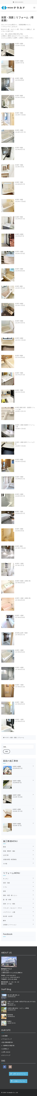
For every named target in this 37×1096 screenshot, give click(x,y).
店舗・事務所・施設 (9, 851)
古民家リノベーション (9, 925)
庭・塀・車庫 (7, 899)
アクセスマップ (7, 1039)
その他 (5, 863)
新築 (4, 847)
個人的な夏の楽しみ (13, 995)
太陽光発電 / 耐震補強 (9, 859)
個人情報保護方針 (7, 1042)
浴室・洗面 (6, 883)
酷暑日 (9, 1021)
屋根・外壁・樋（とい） (10, 895)
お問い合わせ (6, 1052)
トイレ (5, 887)
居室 (4, 891)
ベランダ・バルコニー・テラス (12, 908)
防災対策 (10, 1015)
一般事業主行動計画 (8, 1045)
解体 (4, 920)
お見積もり (5, 1049)
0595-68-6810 (19, 2)
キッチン (5, 878)
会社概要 (5, 1036)
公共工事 (5, 855)
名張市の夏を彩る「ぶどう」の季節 (18, 1008)
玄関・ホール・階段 (9, 904)
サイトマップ (6, 1055)
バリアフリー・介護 (9, 912)
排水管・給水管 (7, 916)
